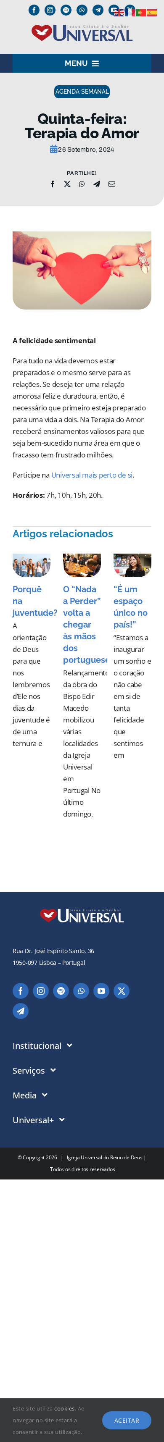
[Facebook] (52, 184)
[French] (130, 12)
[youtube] (101, 991)
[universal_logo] (82, 28)
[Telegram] (98, 10)
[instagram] (50, 10)
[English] (119, 12)
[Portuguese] (141, 12)
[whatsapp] (82, 10)
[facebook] (34, 10)
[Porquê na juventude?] (31, 566)
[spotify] (66, 10)
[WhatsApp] (82, 184)
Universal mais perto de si (91, 475)
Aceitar (127, 1420)
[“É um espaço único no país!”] (132, 566)
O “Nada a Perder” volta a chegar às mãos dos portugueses (88, 624)
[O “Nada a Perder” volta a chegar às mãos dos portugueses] (82, 566)
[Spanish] (152, 12)
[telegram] (21, 1011)
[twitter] (122, 991)
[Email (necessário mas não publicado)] (111, 184)
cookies (64, 1408)
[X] (67, 184)
